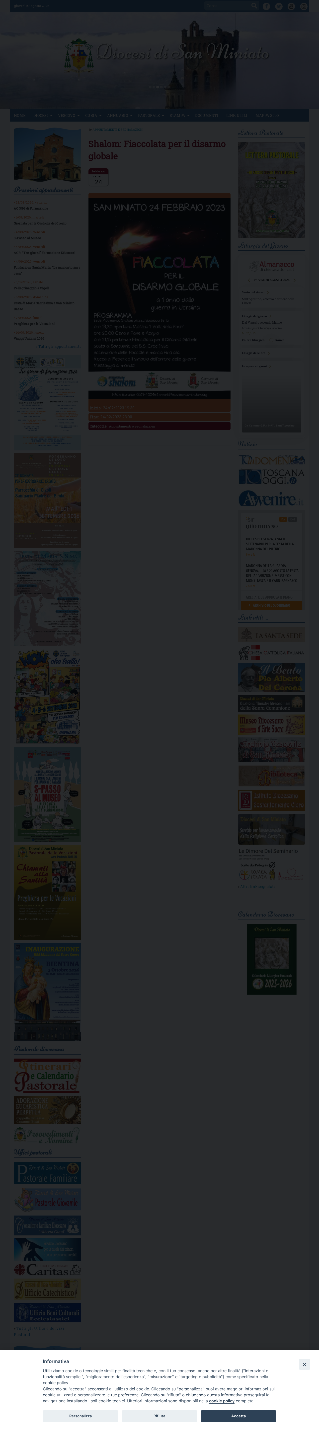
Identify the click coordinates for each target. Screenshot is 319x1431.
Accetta (238, 1416)
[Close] (304, 1364)
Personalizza (80, 1416)
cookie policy (222, 1400)
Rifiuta (159, 1416)
